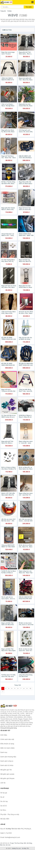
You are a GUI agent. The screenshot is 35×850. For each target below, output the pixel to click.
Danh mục (3, 752)
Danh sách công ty (6, 761)
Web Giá (2, 845)
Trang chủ (3, 11)
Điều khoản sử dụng (7, 744)
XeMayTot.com (16, 848)
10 (30, 688)
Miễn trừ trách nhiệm (7, 748)
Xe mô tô (3, 806)
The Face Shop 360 (20, 843)
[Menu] (32, 2)
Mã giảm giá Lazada (7, 774)
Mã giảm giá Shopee (7, 778)
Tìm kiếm (29, 7)
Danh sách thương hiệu (8, 757)
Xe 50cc (3, 810)
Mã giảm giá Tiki (6, 770)
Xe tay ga (3, 793)
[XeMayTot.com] (8, 2)
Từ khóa (9, 11)
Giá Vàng (29, 843)
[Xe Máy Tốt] (9, 706)
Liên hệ (2, 783)
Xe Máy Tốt (25, 848)
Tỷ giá (12, 843)
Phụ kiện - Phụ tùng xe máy (9, 814)
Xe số (2, 797)
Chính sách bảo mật (7, 739)
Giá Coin (8, 845)
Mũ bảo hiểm (4, 819)
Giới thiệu (3, 735)
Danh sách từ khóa (6, 765)
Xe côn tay (4, 801)
